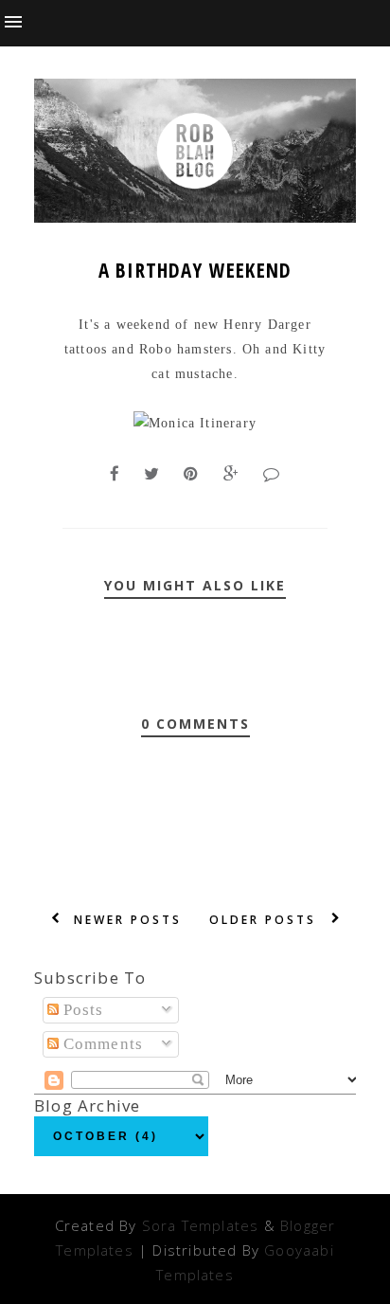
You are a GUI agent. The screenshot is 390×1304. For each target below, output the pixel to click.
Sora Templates (200, 1225)
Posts (81, 1010)
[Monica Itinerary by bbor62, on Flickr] (195, 423)
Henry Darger (266, 324)
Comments (101, 1044)
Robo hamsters (183, 349)
